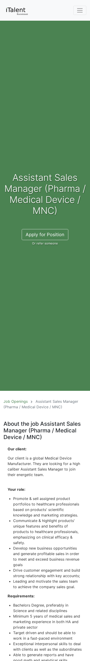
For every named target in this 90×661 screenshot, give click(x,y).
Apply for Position (45, 234)
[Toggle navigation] (79, 10)
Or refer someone (45, 243)
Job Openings (15, 401)
